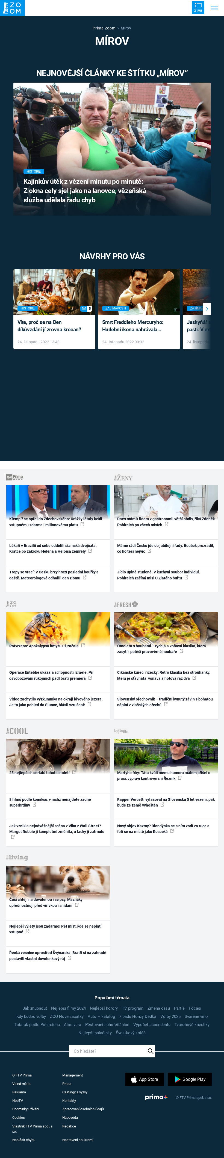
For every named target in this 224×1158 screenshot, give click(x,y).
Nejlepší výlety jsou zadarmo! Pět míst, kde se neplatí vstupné (55, 929)
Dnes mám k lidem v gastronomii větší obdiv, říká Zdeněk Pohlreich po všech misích (166, 522)
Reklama (19, 1092)
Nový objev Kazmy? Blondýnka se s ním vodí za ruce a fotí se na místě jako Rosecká (163, 829)
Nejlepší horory (104, 1008)
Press (66, 1084)
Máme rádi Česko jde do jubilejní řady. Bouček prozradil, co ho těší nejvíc (165, 548)
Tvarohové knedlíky (192, 1024)
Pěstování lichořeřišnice (107, 1024)
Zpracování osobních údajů (83, 1109)
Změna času (159, 1008)
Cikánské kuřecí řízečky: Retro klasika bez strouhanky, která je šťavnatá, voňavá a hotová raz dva (163, 675)
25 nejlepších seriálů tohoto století (39, 773)
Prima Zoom (104, 28)
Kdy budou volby (31, 1016)
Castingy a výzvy (74, 1092)
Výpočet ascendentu (151, 1024)
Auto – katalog (101, 1016)
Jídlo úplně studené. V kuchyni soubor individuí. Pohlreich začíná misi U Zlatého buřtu (158, 575)
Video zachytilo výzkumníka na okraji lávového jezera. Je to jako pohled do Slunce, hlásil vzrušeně (56, 702)
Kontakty (69, 1101)
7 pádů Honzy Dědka (137, 1016)
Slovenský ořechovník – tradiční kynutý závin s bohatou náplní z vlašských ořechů (165, 702)
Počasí (195, 1008)
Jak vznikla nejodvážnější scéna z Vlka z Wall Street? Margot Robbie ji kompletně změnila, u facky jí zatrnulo (56, 829)
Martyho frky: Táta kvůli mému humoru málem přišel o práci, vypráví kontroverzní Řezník (163, 776)
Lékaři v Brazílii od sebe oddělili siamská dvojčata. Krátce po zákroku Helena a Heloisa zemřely (53, 548)
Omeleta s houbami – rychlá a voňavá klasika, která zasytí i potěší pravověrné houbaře (161, 649)
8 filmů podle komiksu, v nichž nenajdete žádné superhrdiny (50, 802)
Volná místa (21, 1084)
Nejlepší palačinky (95, 1032)
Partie (179, 1008)
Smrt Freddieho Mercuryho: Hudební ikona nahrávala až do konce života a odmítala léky (135, 326)
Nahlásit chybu (23, 1140)
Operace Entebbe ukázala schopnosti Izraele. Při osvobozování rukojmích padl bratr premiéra (51, 675)
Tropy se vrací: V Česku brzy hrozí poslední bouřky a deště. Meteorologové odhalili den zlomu (54, 575)
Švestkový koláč (131, 1032)
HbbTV (17, 1101)
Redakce (69, 1126)
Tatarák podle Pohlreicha (37, 1024)
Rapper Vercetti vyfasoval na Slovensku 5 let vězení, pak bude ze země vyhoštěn (166, 802)
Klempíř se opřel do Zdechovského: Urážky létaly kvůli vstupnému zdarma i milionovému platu (55, 522)
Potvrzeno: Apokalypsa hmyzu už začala (44, 646)
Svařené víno (196, 1016)
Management (72, 1075)
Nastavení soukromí (77, 1140)
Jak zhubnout (35, 1008)
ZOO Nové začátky (67, 1016)
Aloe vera (72, 1024)
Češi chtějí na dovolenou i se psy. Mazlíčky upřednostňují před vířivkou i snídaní (45, 902)
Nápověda (70, 1117)
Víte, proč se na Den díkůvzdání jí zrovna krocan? (49, 325)
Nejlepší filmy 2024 (68, 1008)
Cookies (18, 1117)
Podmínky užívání (25, 1109)
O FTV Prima (22, 1075)
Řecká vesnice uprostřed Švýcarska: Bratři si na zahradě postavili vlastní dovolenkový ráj (57, 956)
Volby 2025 (170, 1016)
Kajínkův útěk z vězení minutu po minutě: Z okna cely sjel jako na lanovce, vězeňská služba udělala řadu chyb (84, 191)
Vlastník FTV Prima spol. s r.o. (32, 1129)
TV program (132, 1008)
